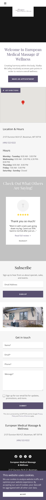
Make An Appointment (23, 79)
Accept (23, 494)
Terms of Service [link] (24, 416)
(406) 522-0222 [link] (9, 142)
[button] (6, 3)
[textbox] (23, 284)
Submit (22, 406)
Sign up (23, 294)
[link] (23, 3)
